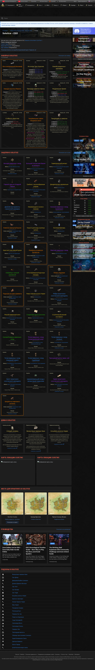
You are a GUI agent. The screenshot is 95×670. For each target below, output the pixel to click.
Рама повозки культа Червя (35, 294)
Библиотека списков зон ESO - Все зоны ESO (21, 30)
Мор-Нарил (15, 605)
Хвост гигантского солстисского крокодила (12, 380)
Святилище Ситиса (17, 626)
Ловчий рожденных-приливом (59, 68)
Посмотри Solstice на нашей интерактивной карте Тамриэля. (18, 50)
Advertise (71, 654)
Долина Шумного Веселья (19, 583)
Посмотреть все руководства (63, 529)
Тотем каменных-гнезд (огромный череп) (12, 359)
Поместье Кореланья (18, 617)
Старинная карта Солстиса (36, 315)
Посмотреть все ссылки (64, 152)
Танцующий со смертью (59, 118)
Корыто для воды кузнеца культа (36, 229)
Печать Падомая (59, 273)
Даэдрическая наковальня (59, 184)
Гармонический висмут (59, 163)
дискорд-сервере (10, 25)
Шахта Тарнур (16, 644)
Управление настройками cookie (46, 654)
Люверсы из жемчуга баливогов (36, 251)
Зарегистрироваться (82, 1)
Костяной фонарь (59, 228)
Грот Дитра (15, 577)
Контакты (57, 654)
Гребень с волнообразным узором (36, 185)
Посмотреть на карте (12, 173)
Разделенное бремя (59, 89)
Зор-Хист (15, 586)
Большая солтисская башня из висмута (35, 164)
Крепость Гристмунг (17, 599)
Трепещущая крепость (18, 632)
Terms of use (64, 654)
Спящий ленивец (12, 431)
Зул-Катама (15, 589)
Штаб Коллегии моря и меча (20, 647)
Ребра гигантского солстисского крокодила (59, 295)
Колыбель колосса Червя (59, 431)
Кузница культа (61, 187)
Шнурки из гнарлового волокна (12, 403)
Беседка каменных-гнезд (12, 163)
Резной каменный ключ (12, 315)
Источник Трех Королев (36, 66)
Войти (75, 1)
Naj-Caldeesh (5, 47)
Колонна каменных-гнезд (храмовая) (59, 208)
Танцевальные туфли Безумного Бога (35, 120)
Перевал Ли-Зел (17, 614)
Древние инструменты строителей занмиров (12, 208)
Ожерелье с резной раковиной (12, 274)
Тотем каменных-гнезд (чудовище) (36, 359)
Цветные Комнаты (17, 641)
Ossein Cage (4, 44)
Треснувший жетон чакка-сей (59, 358)
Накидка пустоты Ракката (12, 89)
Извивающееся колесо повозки (36, 208)
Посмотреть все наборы (64, 55)
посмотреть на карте (11, 448)
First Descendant (62, 1)
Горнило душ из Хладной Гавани (12, 185)
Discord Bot (33, 1)
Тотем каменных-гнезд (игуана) (59, 338)
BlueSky (22, 654)
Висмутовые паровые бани (36, 431)
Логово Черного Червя (18, 602)
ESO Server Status (43, 1)
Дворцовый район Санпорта (20, 580)
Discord (17, 654)
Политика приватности (31, 654)
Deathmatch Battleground (9, 1)
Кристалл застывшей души (12, 250)
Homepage (5, 30)
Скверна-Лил (16, 629)
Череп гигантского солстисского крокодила (59, 380)
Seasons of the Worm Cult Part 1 (33, 40)
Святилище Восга (17, 623)
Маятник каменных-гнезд (59, 250)
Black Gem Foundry (6, 46)
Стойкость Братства (12, 118)
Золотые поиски (23, 1)
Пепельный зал (16, 611)
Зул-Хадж (15, 592)
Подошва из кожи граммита (12, 294)
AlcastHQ (53, 1)
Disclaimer (77, 654)
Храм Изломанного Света (19, 638)
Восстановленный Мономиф (12, 66)
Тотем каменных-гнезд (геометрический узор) (36, 338)
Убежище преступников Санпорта (21, 635)
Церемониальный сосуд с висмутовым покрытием (36, 380)
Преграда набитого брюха (36, 89)
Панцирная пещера (17, 608)
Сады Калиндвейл (17, 620)
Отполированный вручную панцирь (36, 274)
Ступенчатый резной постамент (59, 316)
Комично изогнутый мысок (12, 228)
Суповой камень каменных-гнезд (12, 338)
